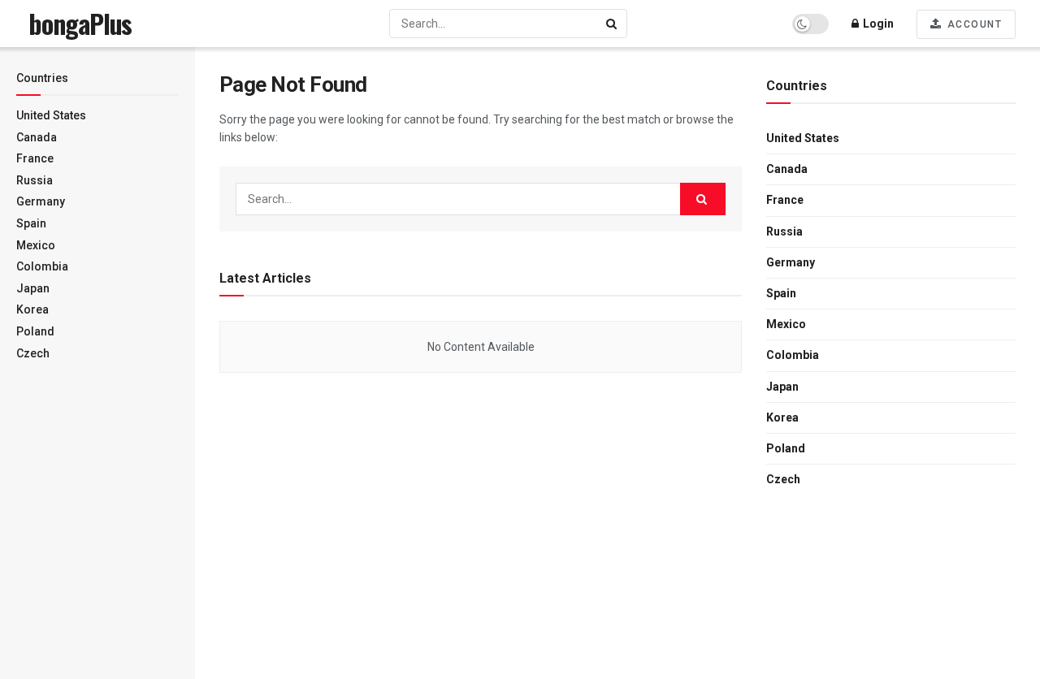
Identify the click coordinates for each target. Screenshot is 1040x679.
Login (877, 23)
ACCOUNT (972, 24)
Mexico (35, 245)
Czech (33, 353)
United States (51, 115)
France (35, 158)
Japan (33, 288)
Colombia (42, 266)
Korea (32, 309)
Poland (35, 331)
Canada (36, 137)
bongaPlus (80, 24)
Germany (40, 201)
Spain (31, 223)
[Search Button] (612, 23)
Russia (34, 180)
